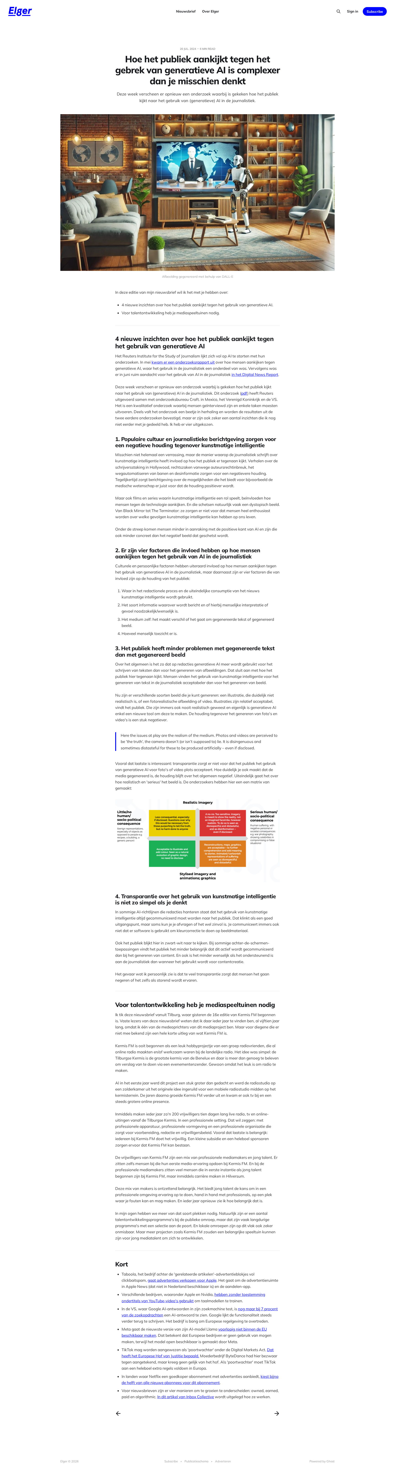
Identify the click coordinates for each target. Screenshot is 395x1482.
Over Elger (210, 11)
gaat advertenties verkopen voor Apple (182, 1280)
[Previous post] (118, 1413)
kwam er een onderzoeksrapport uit (183, 362)
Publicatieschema (196, 1461)
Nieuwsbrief (186, 11)
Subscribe (375, 11)
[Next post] (277, 1413)
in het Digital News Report (255, 374)
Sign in (352, 11)
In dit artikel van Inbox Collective (185, 1396)
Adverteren (223, 1461)
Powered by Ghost (322, 1461)
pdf (244, 393)
